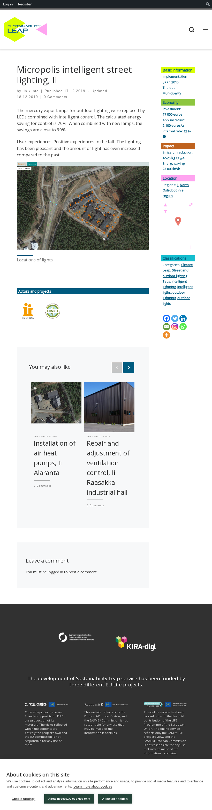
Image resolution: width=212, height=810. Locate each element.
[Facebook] (166, 318)
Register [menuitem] (25, 4)
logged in (55, 572)
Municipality (172, 93)
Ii (177, 184)
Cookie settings (23, 799)
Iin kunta (30, 91)
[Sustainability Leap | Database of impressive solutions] (25, 29)
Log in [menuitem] (8, 4)
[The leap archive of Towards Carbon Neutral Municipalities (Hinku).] (52, 311)
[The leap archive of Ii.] (28, 311)
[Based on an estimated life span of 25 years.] (164, 136)
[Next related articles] (128, 367)
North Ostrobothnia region (176, 190)
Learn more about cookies (92, 786)
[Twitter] (174, 318)
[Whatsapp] (183, 326)
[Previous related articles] (117, 367)
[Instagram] (174, 326)
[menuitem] (208, 4)
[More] (166, 335)
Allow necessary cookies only (69, 798)
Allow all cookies (114, 799)
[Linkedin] (183, 318)
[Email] (166, 326)
